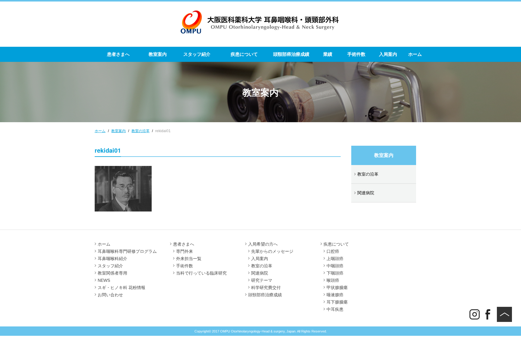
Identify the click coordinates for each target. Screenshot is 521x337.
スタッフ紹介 (196, 54)
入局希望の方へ (263, 244)
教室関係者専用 (112, 273)
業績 (327, 54)
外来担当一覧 (188, 258)
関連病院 (365, 192)
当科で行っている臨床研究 (201, 273)
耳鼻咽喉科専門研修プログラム (127, 251)
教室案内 (158, 54)
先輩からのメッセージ (272, 251)
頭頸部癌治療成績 (291, 54)
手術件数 (356, 54)
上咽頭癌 (335, 258)
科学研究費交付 (266, 287)
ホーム (415, 54)
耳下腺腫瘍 (337, 302)
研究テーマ (261, 280)
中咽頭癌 (335, 265)
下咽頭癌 (335, 273)
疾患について (244, 54)
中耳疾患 (335, 309)
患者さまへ (118, 54)
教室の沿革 (367, 174)
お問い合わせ (110, 294)
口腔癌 (333, 251)
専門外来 (184, 251)
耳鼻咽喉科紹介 (112, 258)
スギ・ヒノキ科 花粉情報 (121, 287)
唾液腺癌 (335, 294)
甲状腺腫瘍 (337, 287)
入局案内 (388, 54)
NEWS (104, 280)
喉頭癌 (333, 280)
